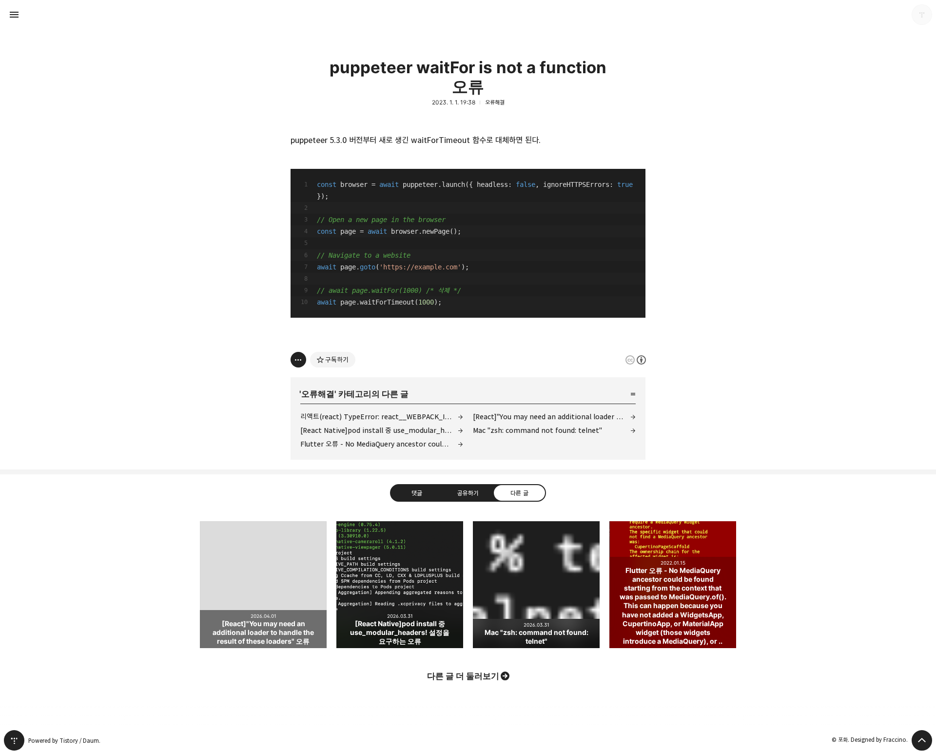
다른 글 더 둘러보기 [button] (463, 676)
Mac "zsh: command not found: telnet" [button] (536, 584)
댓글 (416, 493)
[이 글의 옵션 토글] (298, 359)
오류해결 (495, 102)
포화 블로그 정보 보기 (922, 14)
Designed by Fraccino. (879, 739)
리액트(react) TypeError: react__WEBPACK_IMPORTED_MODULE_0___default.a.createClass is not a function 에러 (381, 416)
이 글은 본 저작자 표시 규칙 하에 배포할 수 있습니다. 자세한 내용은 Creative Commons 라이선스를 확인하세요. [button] (635, 360)
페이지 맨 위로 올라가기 (922, 740)
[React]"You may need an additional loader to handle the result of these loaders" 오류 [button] (263, 584)
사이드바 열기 (14, 14)
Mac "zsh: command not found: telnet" (537, 430)
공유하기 (468, 493)
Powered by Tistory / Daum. (64, 740)
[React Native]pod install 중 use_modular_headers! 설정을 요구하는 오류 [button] (399, 584)
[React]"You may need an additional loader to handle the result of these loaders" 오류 (554, 416)
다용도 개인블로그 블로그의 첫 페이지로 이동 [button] (468, 14)
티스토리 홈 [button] (14, 740)
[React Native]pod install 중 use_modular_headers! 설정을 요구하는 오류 (381, 430)
